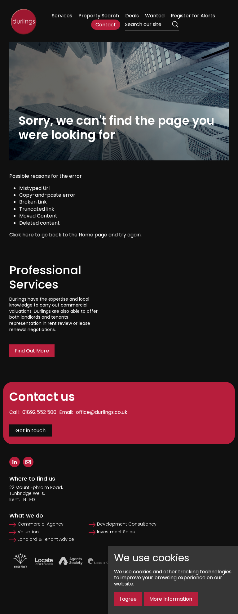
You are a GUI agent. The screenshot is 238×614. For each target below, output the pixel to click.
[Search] (175, 24)
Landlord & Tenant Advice (46, 539)
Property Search (98, 16)
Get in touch (30, 430)
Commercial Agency (41, 524)
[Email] (28, 462)
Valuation (28, 532)
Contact (105, 24)
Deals (132, 16)
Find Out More (32, 350)
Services (62, 16)
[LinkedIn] (14, 462)
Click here (21, 234)
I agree (128, 599)
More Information (170, 599)
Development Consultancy (126, 524)
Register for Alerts (193, 16)
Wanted (155, 16)
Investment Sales (116, 532)
